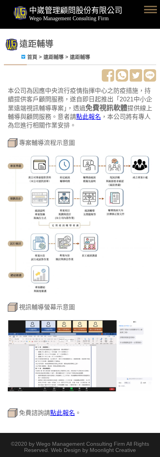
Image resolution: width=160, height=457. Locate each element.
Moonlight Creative (113, 450)
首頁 (32, 57)
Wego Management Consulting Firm (69, 18)
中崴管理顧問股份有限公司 (75, 10)
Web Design (66, 450)
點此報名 (88, 116)
